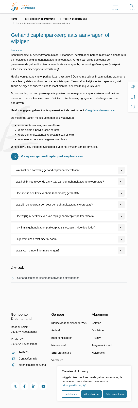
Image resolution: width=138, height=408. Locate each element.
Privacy (96, 337)
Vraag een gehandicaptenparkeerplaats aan (52, 156)
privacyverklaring (72, 385)
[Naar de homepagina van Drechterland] (23, 6)
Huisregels (98, 352)
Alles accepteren (115, 394)
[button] (133, 87)
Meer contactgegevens (32, 364)
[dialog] (94, 383)
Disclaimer (98, 330)
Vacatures (57, 360)
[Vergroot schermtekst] (133, 97)
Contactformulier (28, 358)
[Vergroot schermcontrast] (133, 107)
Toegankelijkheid (102, 345)
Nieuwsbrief (58, 345)
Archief (55, 330)
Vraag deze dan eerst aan (100, 110)
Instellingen (71, 394)
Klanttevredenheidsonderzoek (69, 323)
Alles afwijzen (91, 394)
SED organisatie (61, 352)
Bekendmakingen (61, 337)
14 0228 (23, 352)
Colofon (96, 323)
